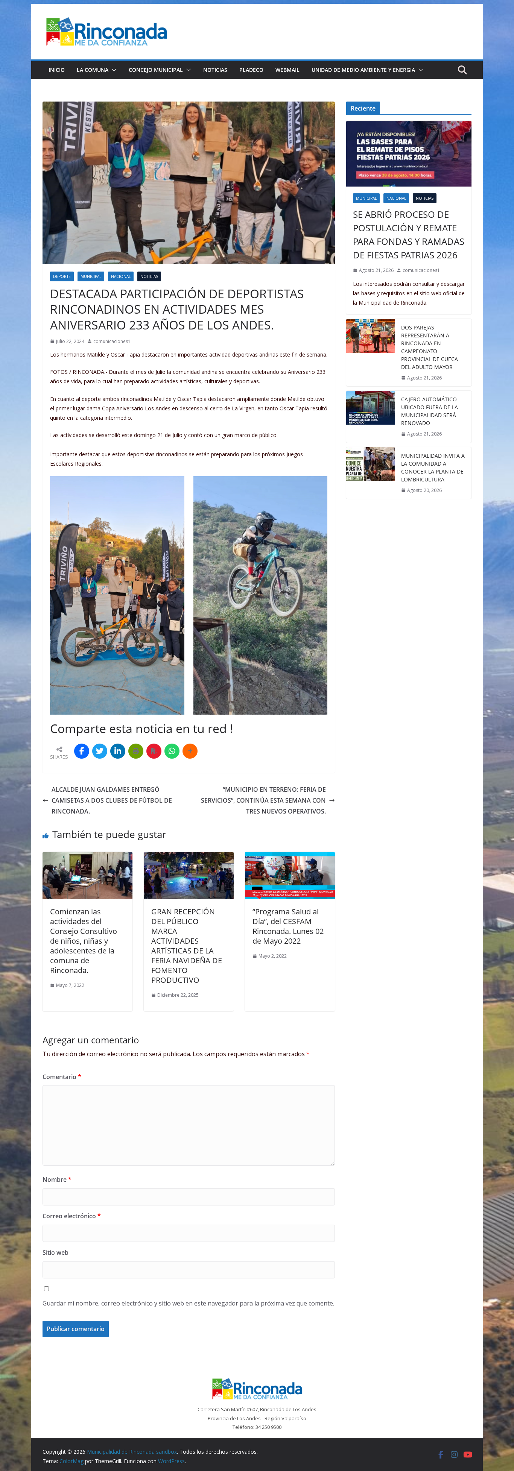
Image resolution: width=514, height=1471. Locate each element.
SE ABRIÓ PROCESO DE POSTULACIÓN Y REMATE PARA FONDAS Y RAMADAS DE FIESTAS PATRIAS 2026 (408, 234)
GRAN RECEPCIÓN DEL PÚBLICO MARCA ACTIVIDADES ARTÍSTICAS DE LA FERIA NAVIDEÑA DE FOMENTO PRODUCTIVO (186, 945)
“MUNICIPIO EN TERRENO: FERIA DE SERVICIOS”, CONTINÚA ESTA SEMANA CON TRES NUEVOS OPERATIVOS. (263, 800)
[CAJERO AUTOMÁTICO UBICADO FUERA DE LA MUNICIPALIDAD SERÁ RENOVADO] (370, 417)
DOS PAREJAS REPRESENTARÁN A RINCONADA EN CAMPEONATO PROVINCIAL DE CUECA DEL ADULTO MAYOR (429, 347)
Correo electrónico (72, 1216)
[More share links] (190, 751)
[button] (112, 70)
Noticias (215, 69)
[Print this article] (135, 751)
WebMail (287, 69)
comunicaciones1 (112, 341)
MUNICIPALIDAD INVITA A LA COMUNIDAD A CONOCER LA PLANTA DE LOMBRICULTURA (433, 467)
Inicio (57, 69)
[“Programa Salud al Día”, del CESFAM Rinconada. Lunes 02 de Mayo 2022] (290, 857)
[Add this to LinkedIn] (117, 751)
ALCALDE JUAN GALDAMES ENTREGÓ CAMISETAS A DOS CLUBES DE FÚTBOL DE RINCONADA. (112, 800)
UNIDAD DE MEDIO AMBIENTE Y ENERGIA (363, 69)
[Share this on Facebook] (81, 751)
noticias (149, 276)
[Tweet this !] (99, 751)
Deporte (62, 276)
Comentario (62, 1077)
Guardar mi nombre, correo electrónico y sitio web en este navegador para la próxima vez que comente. (188, 1303)
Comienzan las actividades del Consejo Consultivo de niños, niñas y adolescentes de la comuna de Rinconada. (83, 940)
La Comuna (92, 69)
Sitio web (55, 1252)
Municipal (91, 276)
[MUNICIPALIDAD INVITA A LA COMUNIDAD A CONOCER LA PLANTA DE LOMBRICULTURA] (370, 473)
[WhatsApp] (171, 751)
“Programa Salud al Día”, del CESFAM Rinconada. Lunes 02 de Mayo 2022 (288, 926)
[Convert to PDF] (153, 751)
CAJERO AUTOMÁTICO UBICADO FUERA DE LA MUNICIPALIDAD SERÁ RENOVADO (429, 411)
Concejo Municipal (156, 69)
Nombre (57, 1179)
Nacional (121, 276)
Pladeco (251, 69)
